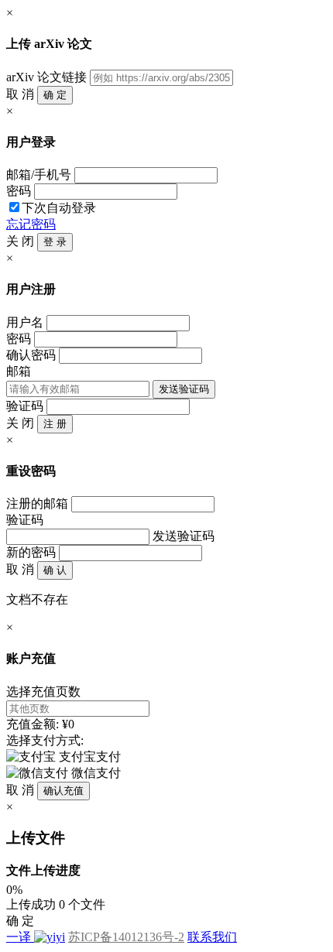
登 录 (55, 242)
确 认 (55, 570)
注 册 (55, 424)
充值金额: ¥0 (40, 724)
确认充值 (63, 790)
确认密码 (31, 354)
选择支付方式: (45, 740)
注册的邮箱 (37, 503)
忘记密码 (31, 224)
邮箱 (18, 371)
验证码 (24, 406)
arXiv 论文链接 (46, 77)
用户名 (24, 322)
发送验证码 (184, 389)
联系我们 (212, 936)
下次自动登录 (59, 207)
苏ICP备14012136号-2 (126, 936)
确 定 (55, 95)
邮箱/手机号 (38, 174)
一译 (18, 936)
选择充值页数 (43, 691)
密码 (18, 190)
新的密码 (31, 552)
